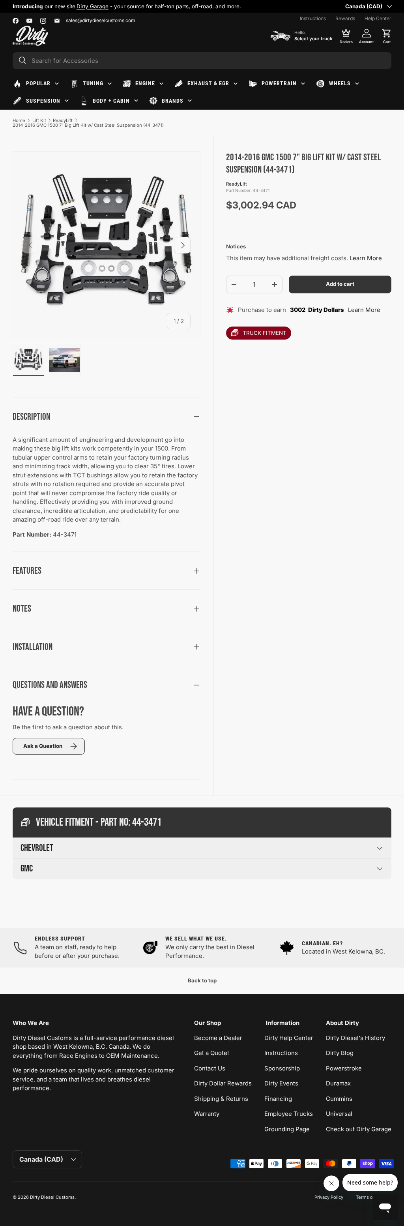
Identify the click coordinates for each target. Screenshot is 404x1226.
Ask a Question (42, 746)
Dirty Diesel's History (355, 1038)
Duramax (338, 1083)
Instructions (313, 18)
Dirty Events (281, 1083)
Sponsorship (282, 1068)
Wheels (340, 83)
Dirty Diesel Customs (52, 1197)
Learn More (366, 258)
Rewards (345, 18)
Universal (339, 1113)
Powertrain (279, 83)
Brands (172, 101)
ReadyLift (63, 120)
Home (19, 120)
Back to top (202, 980)
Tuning (93, 83)
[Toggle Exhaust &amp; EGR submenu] (235, 83)
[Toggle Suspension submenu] (66, 100)
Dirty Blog (340, 1053)
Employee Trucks (288, 1113)
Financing (278, 1098)
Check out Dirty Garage (358, 1129)
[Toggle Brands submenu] (190, 100)
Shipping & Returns (221, 1098)
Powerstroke (344, 1068)
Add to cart (340, 284)
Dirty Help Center (288, 1038)
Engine (145, 83)
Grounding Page (287, 1129)
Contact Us (209, 1068)
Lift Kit (39, 120)
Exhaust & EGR (208, 83)
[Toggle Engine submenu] (161, 83)
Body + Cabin (111, 101)
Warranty (206, 1113)
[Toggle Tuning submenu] (109, 83)
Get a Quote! (211, 1053)
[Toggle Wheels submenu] (357, 83)
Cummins (339, 1098)
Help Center (378, 18)
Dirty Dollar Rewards (223, 1083)
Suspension (43, 101)
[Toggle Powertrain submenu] (303, 83)
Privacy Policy (328, 1197)
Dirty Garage (92, 6)
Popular (38, 83)
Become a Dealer (218, 1038)
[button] (386, 35)
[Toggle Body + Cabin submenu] (136, 100)
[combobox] (202, 60)
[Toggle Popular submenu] (57, 83)
